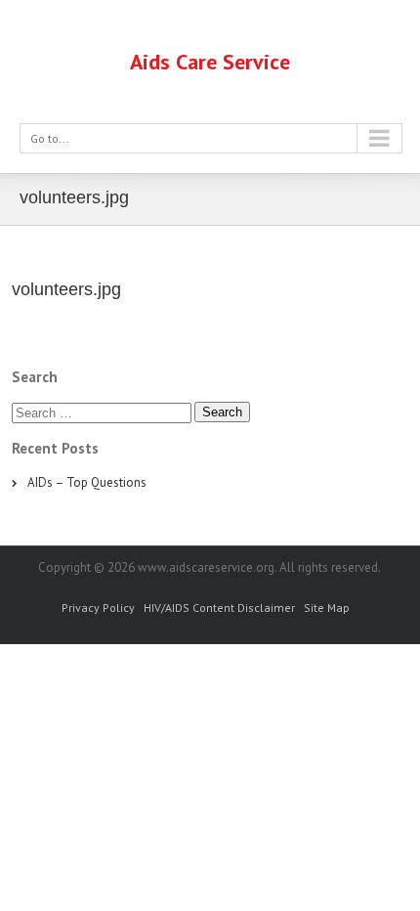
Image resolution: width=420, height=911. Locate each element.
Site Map (327, 607)
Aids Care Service (210, 61)
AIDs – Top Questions (87, 482)
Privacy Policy (98, 607)
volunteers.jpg (66, 289)
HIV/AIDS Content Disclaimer (219, 607)
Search (222, 412)
